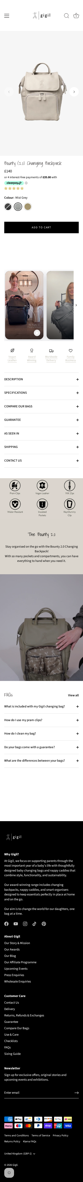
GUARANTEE (12, 420)
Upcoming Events (15, 968)
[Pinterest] (44, 923)
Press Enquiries (14, 975)
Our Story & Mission (17, 943)
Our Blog (10, 956)
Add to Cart (41, 227)
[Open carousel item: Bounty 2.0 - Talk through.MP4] (41, 305)
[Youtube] (16, 923)
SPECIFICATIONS (15, 393)
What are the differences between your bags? (34, 760)
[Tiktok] (34, 923)
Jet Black (8, 206)
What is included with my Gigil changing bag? (34, 706)
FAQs (7, 1047)
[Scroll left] (6, 305)
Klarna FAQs (29, 1141)
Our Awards (12, 949)
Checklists (11, 1041)
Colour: (15, 198)
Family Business (70, 358)
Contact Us (11, 1002)
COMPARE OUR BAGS (18, 406)
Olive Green (27, 206)
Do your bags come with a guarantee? (29, 747)
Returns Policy (12, 1141)
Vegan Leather (12, 358)
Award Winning (31, 358)
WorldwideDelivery (51, 358)
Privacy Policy (60, 1135)
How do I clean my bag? (20, 733)
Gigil (15, 1165)
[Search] (66, 16)
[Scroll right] (76, 305)
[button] (9, 91)
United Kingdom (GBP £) (18, 1154)
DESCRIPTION (13, 379)
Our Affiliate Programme (20, 962)
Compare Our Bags (16, 1028)
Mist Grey (18, 206)
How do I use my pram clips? (23, 720)
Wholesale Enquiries (17, 981)
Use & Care (11, 1034)
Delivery (9, 1009)
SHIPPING (11, 447)
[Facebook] (6, 923)
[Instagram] (25, 923)
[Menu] (6, 15)
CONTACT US (13, 460)
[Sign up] (76, 1093)
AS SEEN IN (11, 433)
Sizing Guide (12, 1054)
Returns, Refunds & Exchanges (24, 1015)
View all (73, 695)
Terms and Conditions (16, 1135)
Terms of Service (40, 1135)
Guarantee (11, 1022)
